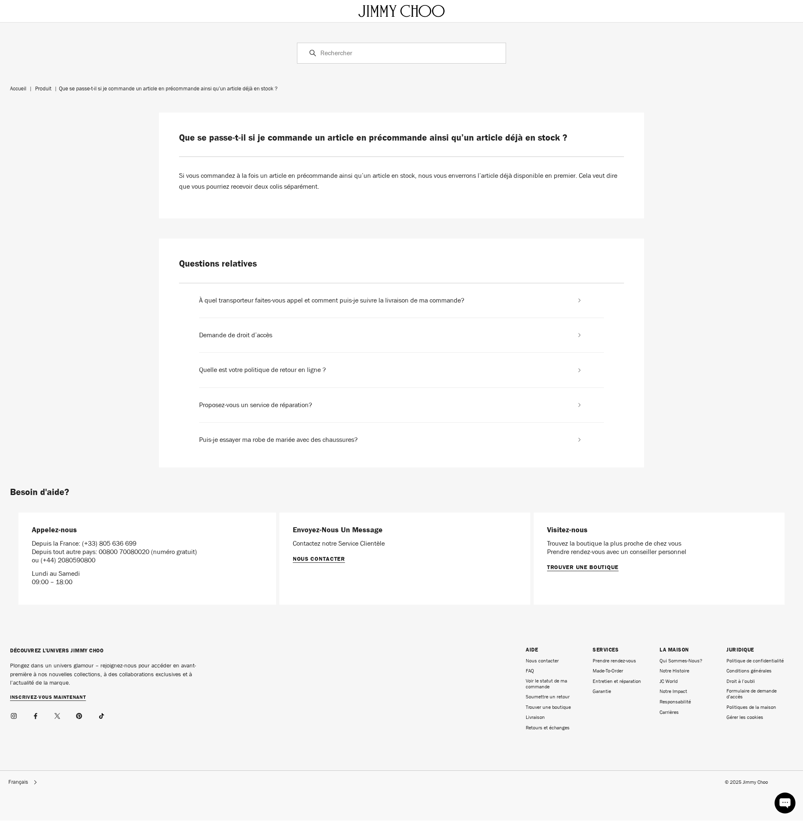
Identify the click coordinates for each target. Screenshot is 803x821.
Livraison (535, 717)
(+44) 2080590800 (68, 560)
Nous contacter (319, 558)
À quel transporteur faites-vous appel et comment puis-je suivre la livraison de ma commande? (331, 300)
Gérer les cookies (744, 717)
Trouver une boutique (548, 707)
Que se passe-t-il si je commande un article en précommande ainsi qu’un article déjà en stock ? (168, 88)
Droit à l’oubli (740, 681)
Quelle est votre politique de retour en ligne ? (262, 370)
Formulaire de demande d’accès (751, 694)
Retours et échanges (548, 727)
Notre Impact (673, 691)
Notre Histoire (674, 670)
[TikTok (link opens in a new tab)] (101, 715)
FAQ (530, 670)
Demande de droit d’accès (235, 335)
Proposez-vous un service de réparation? (255, 405)
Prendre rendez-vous (614, 660)
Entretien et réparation (617, 681)
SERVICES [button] (606, 650)
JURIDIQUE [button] (740, 650)
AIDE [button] (532, 650)
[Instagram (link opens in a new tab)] (14, 715)
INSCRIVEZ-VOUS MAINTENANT (48, 697)
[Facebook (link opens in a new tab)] (36, 715)
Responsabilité (675, 701)
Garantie (602, 691)
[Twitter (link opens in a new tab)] (58, 715)
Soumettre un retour (548, 696)
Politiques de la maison (751, 707)
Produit (43, 88)
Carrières (669, 712)
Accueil (18, 88)
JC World (669, 681)
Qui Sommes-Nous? (681, 660)
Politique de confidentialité (755, 660)
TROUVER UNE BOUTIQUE (583, 567)
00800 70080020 (125, 551)
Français (18, 782)
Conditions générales (749, 670)
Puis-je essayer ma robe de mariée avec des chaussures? (278, 440)
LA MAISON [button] (674, 650)
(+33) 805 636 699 (109, 543)
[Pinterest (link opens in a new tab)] (79, 715)
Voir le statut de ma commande (546, 683)
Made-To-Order (608, 670)
